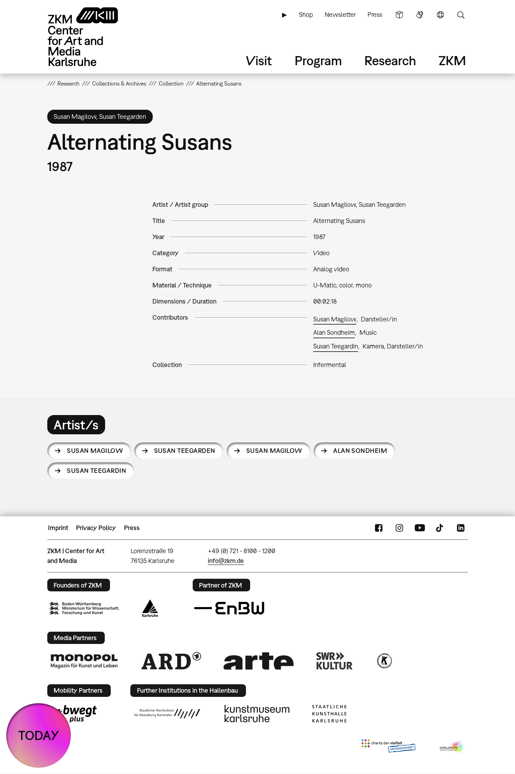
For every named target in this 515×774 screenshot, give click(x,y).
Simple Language (399, 14)
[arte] (259, 661)
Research (390, 60)
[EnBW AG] (229, 608)
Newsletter (340, 14)
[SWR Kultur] (334, 661)
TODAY (38, 735)
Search (461, 14)
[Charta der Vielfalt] (388, 747)
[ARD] (171, 661)
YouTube (420, 528)
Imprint (58, 527)
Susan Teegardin (335, 346)
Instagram (399, 528)
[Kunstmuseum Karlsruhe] (257, 713)
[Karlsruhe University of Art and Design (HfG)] (167, 713)
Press (375, 14)
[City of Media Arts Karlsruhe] (452, 747)
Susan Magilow (334, 319)
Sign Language (420, 14)
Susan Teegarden (184, 450)
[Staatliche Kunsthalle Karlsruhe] (329, 713)
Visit (259, 60)
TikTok (440, 528)
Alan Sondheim (334, 332)
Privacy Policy (96, 527)
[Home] (92, 36)
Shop (306, 14)
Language (440, 14)
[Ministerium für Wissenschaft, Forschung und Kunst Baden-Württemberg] (84, 608)
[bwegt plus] (73, 713)
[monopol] (84, 661)
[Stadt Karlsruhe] (150, 608)
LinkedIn (461, 528)
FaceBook (379, 528)
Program (318, 60)
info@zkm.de (226, 560)
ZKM (452, 60)
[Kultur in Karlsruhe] (384, 661)
